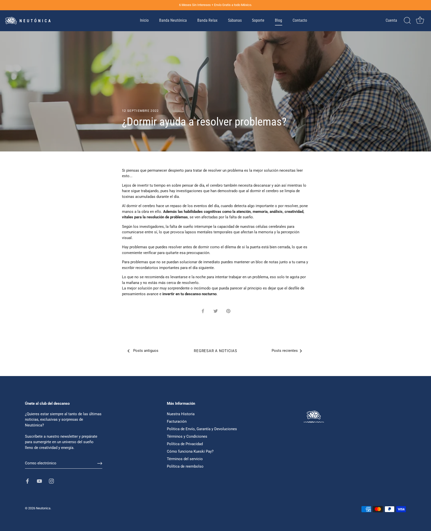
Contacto (300, 20)
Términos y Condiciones (187, 436)
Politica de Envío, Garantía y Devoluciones (202, 429)
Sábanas (235, 20)
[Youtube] (39, 481)
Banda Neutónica (173, 20)
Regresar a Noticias (215, 351)
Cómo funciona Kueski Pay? (190, 451)
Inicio (144, 20)
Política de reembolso (185, 466)
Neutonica (43, 508)
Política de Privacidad (185, 444)
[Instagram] (51, 481)
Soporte (258, 20)
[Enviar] (99, 463)
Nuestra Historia (181, 414)
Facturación (177, 421)
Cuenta (391, 20)
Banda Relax (207, 20)
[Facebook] (27, 481)
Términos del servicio (185, 459)
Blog (278, 20)
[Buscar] (407, 20)
